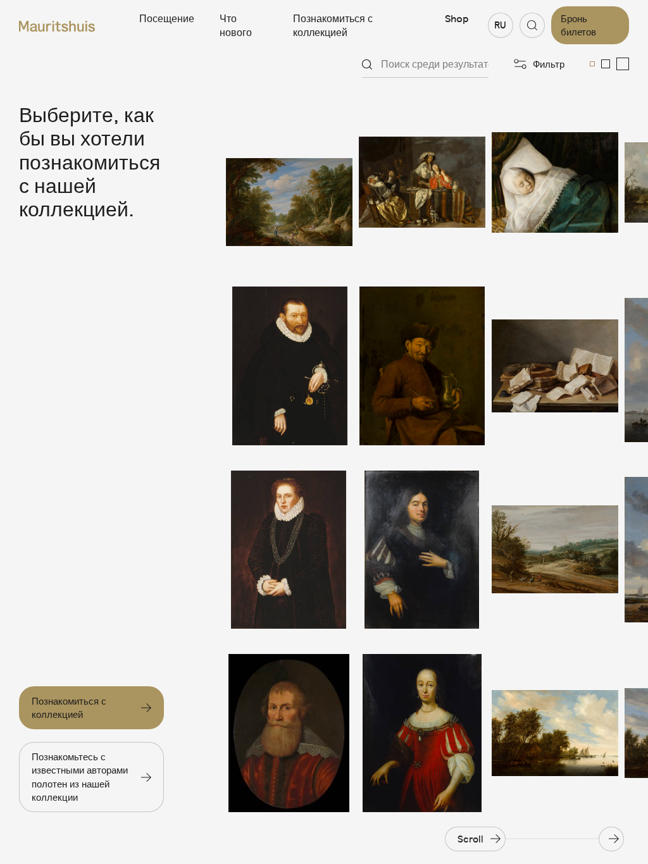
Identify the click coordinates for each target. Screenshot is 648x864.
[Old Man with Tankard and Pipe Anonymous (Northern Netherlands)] (422, 366)
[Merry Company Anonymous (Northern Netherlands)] (422, 182)
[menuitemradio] (592, 63)
